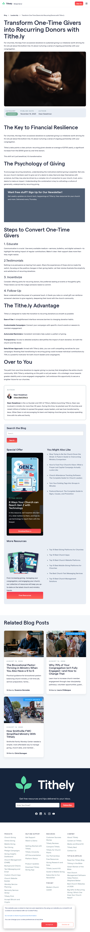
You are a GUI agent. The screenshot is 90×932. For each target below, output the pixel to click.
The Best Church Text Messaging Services (66, 573)
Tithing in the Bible (74, 863)
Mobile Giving (9, 844)
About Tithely (72, 837)
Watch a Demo (31, 841)
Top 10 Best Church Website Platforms (64, 560)
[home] (12, 4)
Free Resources (25, 595)
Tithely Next (72, 847)
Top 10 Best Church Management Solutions (62, 580)
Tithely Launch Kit (53, 868)
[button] (79, 4)
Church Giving (10, 837)
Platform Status (31, 858)
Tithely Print (9, 896)
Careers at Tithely (74, 841)
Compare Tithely (53, 846)
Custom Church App (12, 875)
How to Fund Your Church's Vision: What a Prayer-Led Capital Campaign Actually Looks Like (66, 467)
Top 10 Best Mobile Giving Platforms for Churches (65, 566)
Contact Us (71, 850)
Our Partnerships (53, 856)
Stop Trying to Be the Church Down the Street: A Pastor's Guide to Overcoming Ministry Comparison (65, 456)
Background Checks (12, 866)
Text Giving (8, 847)
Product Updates (32, 864)
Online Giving (9, 841)
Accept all (49, 925)
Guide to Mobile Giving (55, 872)
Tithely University (32, 852)
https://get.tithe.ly (21, 397)
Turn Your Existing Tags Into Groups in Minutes (64, 484)
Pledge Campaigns (12, 850)
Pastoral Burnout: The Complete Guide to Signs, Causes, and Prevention (66, 492)
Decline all (65, 925)
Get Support (30, 837)
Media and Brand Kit (75, 844)
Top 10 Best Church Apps (59, 555)
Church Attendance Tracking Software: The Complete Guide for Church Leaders (65, 476)
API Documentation (33, 855)
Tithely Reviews (52, 843)
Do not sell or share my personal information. (21, 916)
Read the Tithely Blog (75, 860)
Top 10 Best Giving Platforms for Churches (66, 549)
